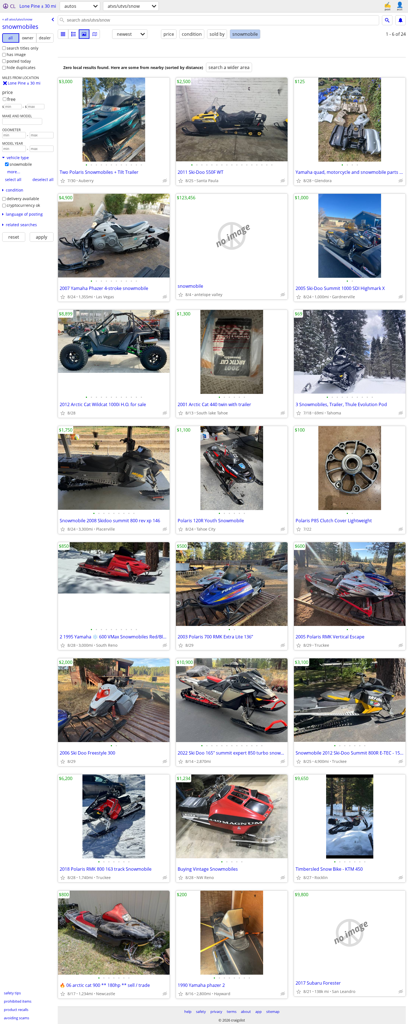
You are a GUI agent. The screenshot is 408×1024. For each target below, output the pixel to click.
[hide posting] (165, 180)
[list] (63, 34)
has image (16, 54)
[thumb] (73, 34)
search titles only (22, 48)
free (11, 99)
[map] (94, 34)
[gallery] (84, 34)
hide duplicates (21, 67)
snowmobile (20, 164)
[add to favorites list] (62, 180)
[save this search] (400, 20)
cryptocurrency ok (23, 205)
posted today (19, 61)
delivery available (23, 198)
